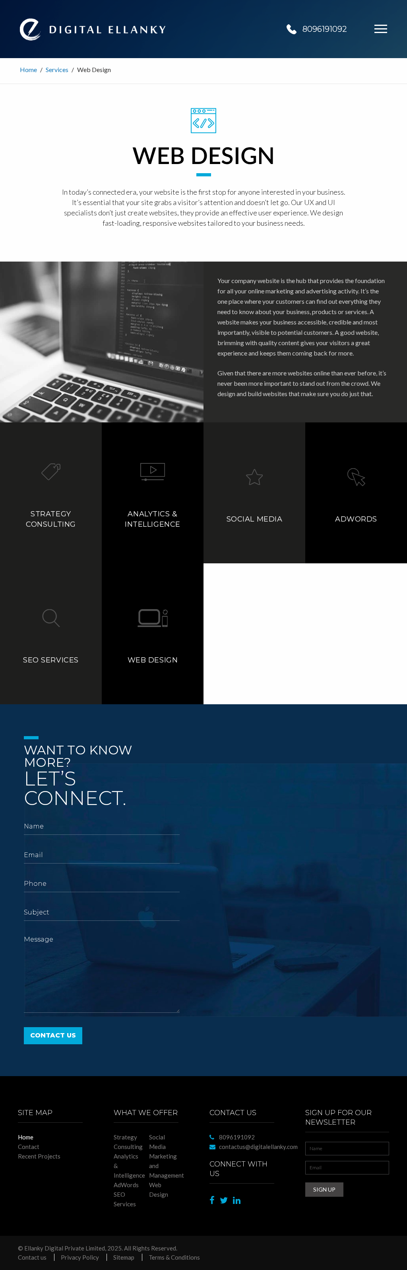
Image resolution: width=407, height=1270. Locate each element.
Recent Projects (39, 1156)
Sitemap (123, 1257)
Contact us (32, 1257)
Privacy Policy (80, 1257)
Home (28, 69)
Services (57, 69)
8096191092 (324, 29)
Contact (28, 1146)
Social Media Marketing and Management (166, 1156)
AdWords (126, 1184)
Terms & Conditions (174, 1257)
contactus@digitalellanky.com (258, 1146)
